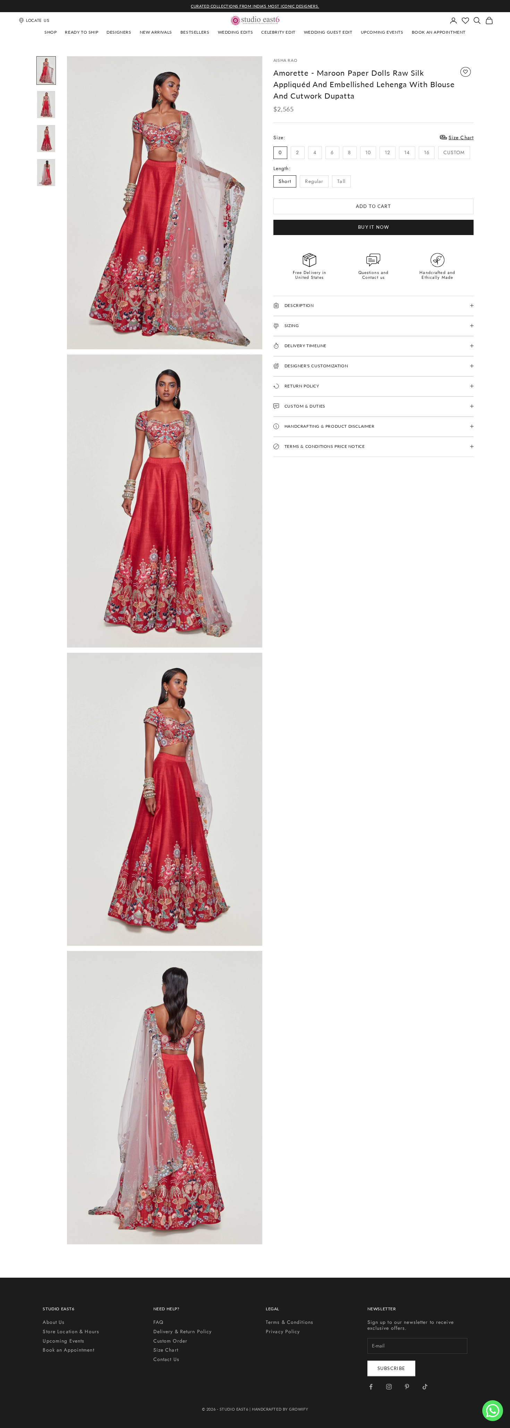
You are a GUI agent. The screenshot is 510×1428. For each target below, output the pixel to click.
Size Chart (165, 1349)
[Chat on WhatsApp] (492, 1410)
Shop (50, 32)
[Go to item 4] (46, 172)
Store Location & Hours (71, 1331)
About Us (54, 1322)
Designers (119, 32)
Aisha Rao (285, 60)
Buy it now (373, 226)
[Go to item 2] (46, 104)
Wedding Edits (235, 32)
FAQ (158, 1322)
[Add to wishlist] (465, 72)
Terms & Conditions (289, 1322)
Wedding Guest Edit (328, 32)
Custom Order (170, 1340)
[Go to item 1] (46, 70)
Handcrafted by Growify (280, 1409)
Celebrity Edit (278, 32)
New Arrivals (156, 32)
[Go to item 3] (46, 138)
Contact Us (166, 1359)
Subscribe (391, 1368)
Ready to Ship (81, 32)
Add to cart (373, 206)
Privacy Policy (283, 1331)
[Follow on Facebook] (370, 1386)
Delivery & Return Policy (182, 1331)
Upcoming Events (382, 32)
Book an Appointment (439, 32)
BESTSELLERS (195, 32)
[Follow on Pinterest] (406, 1386)
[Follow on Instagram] (388, 1386)
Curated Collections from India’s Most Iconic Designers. (255, 6)
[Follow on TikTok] (425, 1386)
